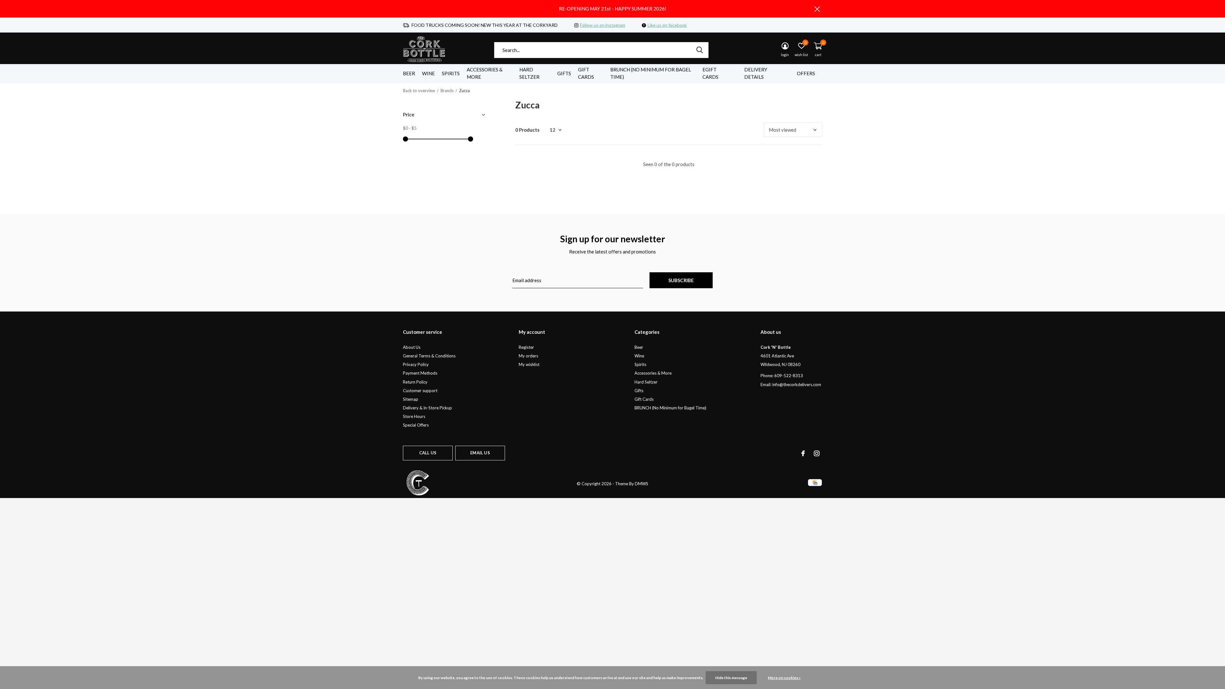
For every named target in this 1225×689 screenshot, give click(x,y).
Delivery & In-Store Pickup (427, 407)
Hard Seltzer (529, 73)
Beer (409, 73)
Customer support (420, 390)
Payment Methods (420, 373)
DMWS (641, 483)
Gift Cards (586, 73)
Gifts (564, 73)
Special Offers (416, 425)
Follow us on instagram (602, 25)
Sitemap (410, 399)
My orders (528, 355)
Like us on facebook (667, 25)
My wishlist (529, 364)
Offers (806, 73)
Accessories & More (484, 73)
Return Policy (415, 382)
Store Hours (414, 416)
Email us (480, 452)
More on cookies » (784, 677)
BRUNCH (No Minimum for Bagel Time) (650, 73)
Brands (447, 90)
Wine (428, 73)
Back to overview (419, 90)
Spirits (451, 73)
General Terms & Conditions (429, 355)
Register (526, 347)
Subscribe (681, 280)
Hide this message (731, 677)
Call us (427, 452)
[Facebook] (803, 453)
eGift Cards (710, 73)
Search (700, 50)
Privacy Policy (416, 364)
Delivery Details (755, 73)
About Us (411, 347)
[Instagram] (817, 453)
